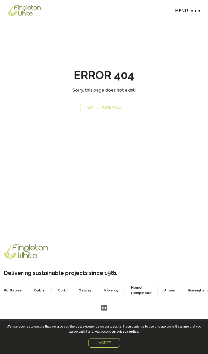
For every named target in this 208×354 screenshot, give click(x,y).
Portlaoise (13, 290)
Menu (194, 10)
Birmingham (197, 290)
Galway (85, 290)
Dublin (39, 290)
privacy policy (127, 331)
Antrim (169, 290)
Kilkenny (111, 290)
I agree (104, 343)
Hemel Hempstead (141, 290)
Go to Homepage (104, 107)
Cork (62, 290)
